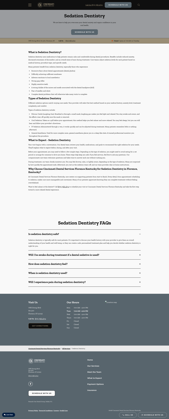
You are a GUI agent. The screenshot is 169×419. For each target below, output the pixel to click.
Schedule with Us (118, 5)
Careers (56, 411)
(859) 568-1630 (70, 41)
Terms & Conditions (46, 411)
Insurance (92, 390)
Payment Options (95, 384)
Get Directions (40, 326)
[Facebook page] (30, 384)
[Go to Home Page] (45, 4)
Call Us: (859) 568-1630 (94, 5)
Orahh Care (64, 411)
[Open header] (30, 5)
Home (90, 360)
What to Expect (94, 378)
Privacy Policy (33, 411)
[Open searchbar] (139, 5)
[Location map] (123, 320)
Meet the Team (94, 372)
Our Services (93, 366)
